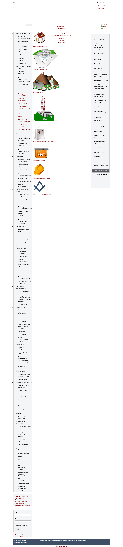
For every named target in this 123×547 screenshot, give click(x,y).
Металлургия (20, 226)
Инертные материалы (24, 54)
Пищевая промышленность (24, 382)
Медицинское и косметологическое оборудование (23, 333)
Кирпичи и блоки (22, 46)
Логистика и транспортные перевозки (22, 488)
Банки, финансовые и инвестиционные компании (24, 434)
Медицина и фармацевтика (23, 317)
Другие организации (100, 170)
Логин (16, 512)
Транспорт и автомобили (23, 269)
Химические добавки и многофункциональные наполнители (24, 138)
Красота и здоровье (23, 463)
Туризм (20, 456)
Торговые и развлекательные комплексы (23, 114)
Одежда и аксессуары (24, 406)
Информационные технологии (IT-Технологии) (23, 474)
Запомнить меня (20, 525)
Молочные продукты (23, 399)
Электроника (20, 156)
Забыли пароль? (19, 534)
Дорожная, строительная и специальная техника (24, 73)
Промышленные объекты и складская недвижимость (24, 108)
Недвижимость (20, 91)
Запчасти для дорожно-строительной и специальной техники (24, 79)
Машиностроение (21, 204)
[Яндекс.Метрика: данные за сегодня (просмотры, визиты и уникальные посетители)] (61, 546)
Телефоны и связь (23, 178)
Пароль (17, 519)
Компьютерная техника (24, 181)
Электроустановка (23, 256)
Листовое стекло (22, 379)
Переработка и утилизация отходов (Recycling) (23, 151)
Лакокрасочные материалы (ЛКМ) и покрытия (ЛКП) (23, 58)
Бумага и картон (22, 304)
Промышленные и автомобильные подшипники (23, 221)
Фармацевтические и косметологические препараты (24, 326)
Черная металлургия (24, 236)
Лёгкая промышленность (23, 403)
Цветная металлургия (24, 239)
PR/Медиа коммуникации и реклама (22, 467)
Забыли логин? (19, 536)
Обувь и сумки (22, 409)
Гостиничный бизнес (24, 103)
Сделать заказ (100, 8)
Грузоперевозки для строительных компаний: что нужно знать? (22, 496)
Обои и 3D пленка (23, 63)
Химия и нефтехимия (22, 134)
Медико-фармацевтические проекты (23, 339)
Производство (20, 344)
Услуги (18, 449)
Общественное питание (24, 460)
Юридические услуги (23, 483)
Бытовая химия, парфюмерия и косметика (22, 145)
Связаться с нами (100, 5)
